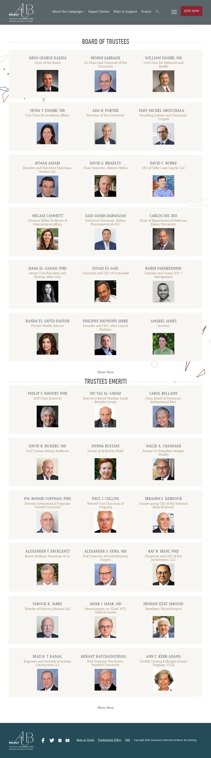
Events (146, 11)
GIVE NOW (191, 11)
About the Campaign (67, 11)
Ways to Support (125, 11)
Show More (105, 372)
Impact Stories (98, 11)
